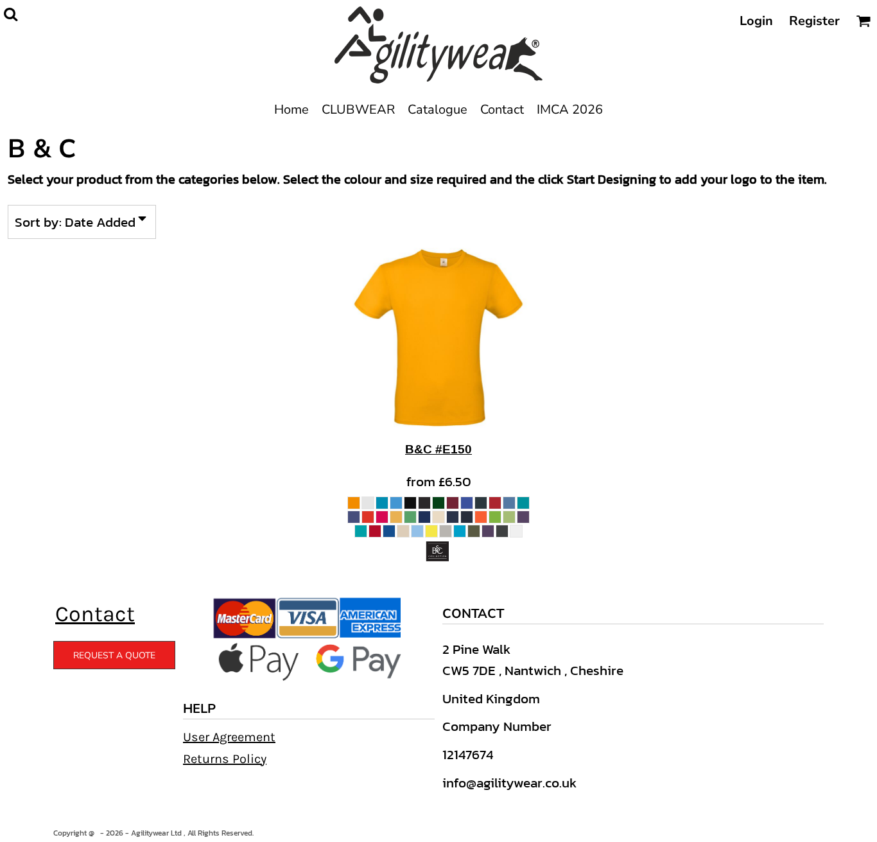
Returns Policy (224, 758)
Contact (95, 614)
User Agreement (229, 737)
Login (756, 21)
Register (814, 21)
